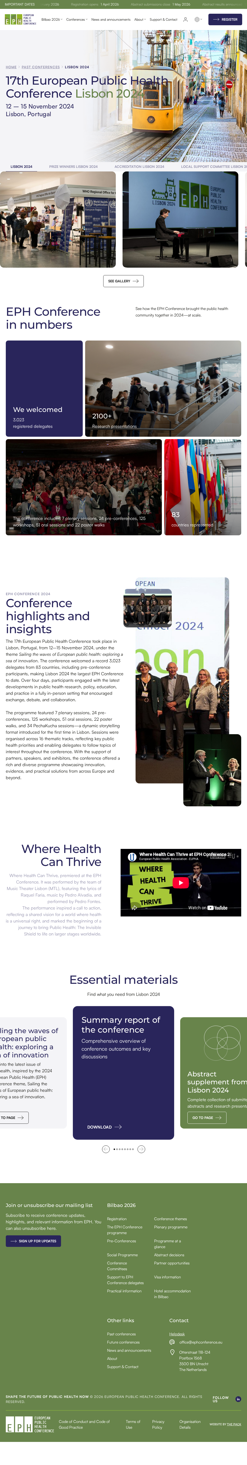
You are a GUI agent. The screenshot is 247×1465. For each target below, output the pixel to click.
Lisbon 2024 (21, 166)
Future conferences (123, 1342)
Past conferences (41, 67)
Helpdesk (177, 1334)
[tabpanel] (123, 1073)
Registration (117, 1218)
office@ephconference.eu (200, 1342)
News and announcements (110, 19)
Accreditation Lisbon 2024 (139, 166)
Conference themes (170, 1218)
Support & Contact (163, 19)
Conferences (75, 19)
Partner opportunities (172, 1263)
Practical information (124, 1290)
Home (11, 67)
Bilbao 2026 (50, 19)
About (138, 19)
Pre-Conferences (121, 1240)
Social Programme (122, 1254)
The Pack (234, 1424)
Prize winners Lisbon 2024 (73, 166)
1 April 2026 (102, 4)
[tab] (114, 1149)
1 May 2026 (173, 4)
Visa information (167, 1277)
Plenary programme (170, 1227)
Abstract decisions (169, 1254)
